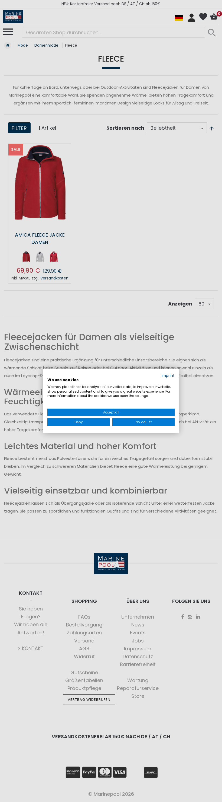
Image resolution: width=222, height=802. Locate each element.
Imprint (168, 375)
